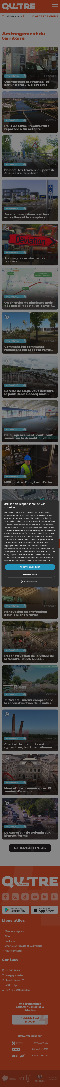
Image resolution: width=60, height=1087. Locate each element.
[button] (30, 581)
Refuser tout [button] (30, 574)
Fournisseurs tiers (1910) (36, 533)
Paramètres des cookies (15, 560)
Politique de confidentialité (38, 560)
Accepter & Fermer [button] (30, 567)
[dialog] (30, 543)
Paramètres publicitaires (34, 554)
